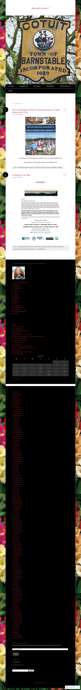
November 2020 (18, 480)
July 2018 (16, 534)
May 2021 (16, 469)
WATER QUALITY (65, 86)
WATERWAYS (50, 86)
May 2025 (16, 405)
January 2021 (17, 477)
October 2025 (17, 402)
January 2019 (17, 523)
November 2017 (18, 550)
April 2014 (16, 632)
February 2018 (17, 544)
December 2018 (18, 525)
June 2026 (16, 398)
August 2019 (17, 509)
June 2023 (16, 421)
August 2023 (17, 417)
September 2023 (18, 415)
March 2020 (17, 496)
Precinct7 (20, 114)
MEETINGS (37, 86)
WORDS (60, 167)
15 (56, 368)
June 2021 (16, 467)
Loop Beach (17, 350)
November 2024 (18, 407)
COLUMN (11, 86)
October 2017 (17, 552)
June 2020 (16, 490)
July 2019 (16, 511)
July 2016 (16, 580)
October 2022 (17, 436)
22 (56, 371)
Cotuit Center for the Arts (20, 340)
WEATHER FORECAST (20, 311)
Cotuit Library (17, 344)
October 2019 (17, 505)
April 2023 (16, 425)
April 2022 (16, 448)
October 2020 (17, 482)
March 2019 (17, 519)
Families (48, 167)
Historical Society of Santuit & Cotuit (23, 346)
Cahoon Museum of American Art (22, 334)
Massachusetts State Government (23, 352)
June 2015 (16, 605)
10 (16, 368)
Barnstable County (19, 327)
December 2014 (18, 617)
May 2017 (16, 561)
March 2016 (17, 588)
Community (37, 167)
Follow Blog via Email (19, 643)
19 (32, 371)
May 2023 (16, 423)
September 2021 (18, 461)
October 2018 (17, 528)
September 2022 (18, 438)
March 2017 (17, 565)
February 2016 (17, 590)
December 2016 (18, 571)
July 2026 (16, 396)
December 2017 (18, 548)
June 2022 (16, 444)
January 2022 (17, 453)
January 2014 (17, 638)
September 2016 (18, 576)
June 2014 (16, 628)
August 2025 (17, 404)
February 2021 (17, 475)
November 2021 (18, 457)
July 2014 (16, 626)
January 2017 (17, 569)
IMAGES (16, 300)
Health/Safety (16, 249)
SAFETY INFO (17, 305)
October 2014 (17, 621)
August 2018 (17, 532)
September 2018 (18, 530)
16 (64, 368)
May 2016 (16, 584)
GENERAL (54, 167)
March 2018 (17, 542)
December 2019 (18, 502)
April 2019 (16, 517)
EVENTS (43, 167)
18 (24, 371)
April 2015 (16, 609)
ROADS (10, 91)
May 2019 (16, 515)
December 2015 (18, 594)
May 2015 (16, 607)
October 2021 (17, 459)
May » (17, 379)
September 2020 (18, 484)
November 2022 (18, 434)
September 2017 (18, 553)
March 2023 (17, 427)
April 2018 (16, 540)
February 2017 (17, 567)
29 (56, 374)
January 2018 (17, 546)
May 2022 (16, 446)
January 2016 (17, 592)
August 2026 (17, 394)
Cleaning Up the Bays (21, 175)
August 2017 (17, 555)
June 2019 (16, 513)
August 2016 (17, 578)
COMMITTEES (23, 86)
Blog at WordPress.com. (40, 682)
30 (64, 374)
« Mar (13, 379)
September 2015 (18, 600)
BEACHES (37, 246)
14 (48, 368)
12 (32, 368)
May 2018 (16, 538)
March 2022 (17, 450)
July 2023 (16, 419)
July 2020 (16, 488)
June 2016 (16, 582)
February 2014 (17, 636)
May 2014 (16, 630)
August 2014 (17, 625)
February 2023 (17, 429)
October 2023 (17, 413)
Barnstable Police (18, 329)
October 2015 (17, 598)
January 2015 (17, 615)
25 (24, 374)
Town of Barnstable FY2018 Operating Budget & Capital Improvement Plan (36, 110)
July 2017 (16, 557)
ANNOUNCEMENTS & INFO (26, 167)
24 (16, 374)
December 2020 (18, 478)
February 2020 (17, 498)
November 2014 (18, 619)
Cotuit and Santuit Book (20, 338)
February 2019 (17, 521)
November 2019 (18, 503)
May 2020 (16, 492)
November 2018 (18, 527)
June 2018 (16, 536)
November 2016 (18, 573)
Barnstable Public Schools (21, 330)
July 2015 (16, 603)
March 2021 (17, 473)
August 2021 (17, 463)
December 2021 (18, 455)
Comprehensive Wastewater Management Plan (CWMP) (29, 336)
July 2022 (16, 442)
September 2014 (18, 623)
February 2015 (17, 613)
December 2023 (18, 409)
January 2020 (17, 500)
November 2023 (18, 411)
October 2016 (17, 575)
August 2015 (17, 601)
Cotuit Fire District (18, 342)
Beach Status (17, 332)
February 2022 (17, 452)
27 (40, 374)
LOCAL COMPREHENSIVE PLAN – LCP (24, 348)
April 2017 (16, 563)
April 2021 (16, 471)
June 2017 (16, 559)
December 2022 (18, 432)
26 (32, 374)
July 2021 (16, 465)
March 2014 (17, 634)
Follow (16, 654)
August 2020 (17, 486)
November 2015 (18, 596)
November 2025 (18, 400)
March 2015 (17, 611)
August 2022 (17, 440)
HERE (60, 158)
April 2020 (16, 494)
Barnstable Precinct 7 (40, 8)
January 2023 (17, 430)
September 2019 (18, 507)
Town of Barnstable (19, 353)
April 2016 (16, 586)
